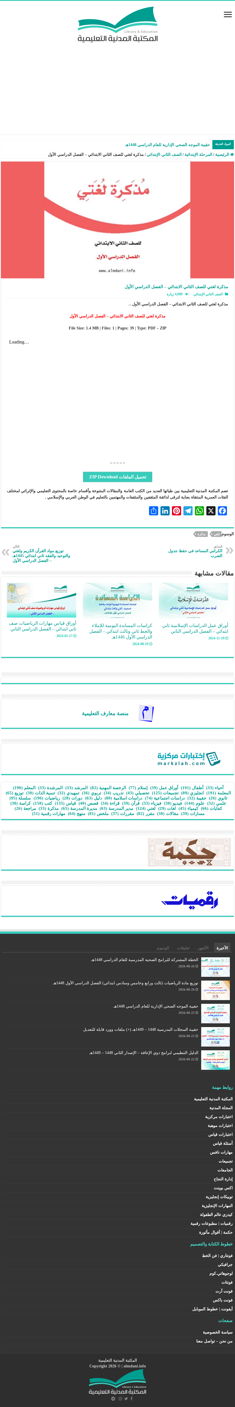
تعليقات (183, 948)
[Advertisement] (117, 85)
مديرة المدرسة (79, 808)
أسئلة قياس (223, 1143)
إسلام (138, 787)
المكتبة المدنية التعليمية (213, 1099)
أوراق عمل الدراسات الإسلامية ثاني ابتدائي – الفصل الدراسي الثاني (195, 628)
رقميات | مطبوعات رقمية (212, 1223)
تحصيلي (137, 793)
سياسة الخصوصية (218, 1332)
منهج (76, 813)
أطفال (192, 787)
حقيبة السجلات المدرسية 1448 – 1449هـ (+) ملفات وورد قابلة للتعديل (140, 1029)
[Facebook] (131, 1398)
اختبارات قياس (220, 1134)
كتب (42, 803)
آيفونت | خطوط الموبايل (212, 1309)
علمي (216, 803)
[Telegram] (113, 1398)
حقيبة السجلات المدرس (190, 145)
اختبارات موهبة (220, 1125)
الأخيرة (222, 948)
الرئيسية (222, 154)
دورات (72, 798)
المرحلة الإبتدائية (198, 154)
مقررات (122, 813)
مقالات (168, 813)
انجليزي (192, 793)
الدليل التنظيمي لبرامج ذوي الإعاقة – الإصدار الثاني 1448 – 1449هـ (143, 1053)
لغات (167, 808)
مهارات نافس (221, 1152)
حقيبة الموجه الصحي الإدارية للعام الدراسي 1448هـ (155, 1006)
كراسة (20, 803)
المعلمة (218, 793)
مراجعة (25, 808)
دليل (93, 798)
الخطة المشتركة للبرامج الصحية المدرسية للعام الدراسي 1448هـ (144, 960)
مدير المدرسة (116, 808)
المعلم (24, 787)
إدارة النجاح (223, 1179)
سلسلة (20, 798)
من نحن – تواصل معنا (214, 1341)
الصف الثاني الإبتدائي (164, 154)
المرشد (76, 787)
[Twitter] (126, 1398)
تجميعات (165, 793)
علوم (195, 803)
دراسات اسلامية (123, 798)
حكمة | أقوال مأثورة (216, 1232)
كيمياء (188, 808)
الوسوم (163, 948)
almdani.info (135, 1366)
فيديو (173, 803)
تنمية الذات (40, 793)
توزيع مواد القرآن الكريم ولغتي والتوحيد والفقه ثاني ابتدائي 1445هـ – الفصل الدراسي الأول (41, 554)
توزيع (14, 793)
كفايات (211, 808)
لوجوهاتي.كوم (221, 1273)
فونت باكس (223, 1300)
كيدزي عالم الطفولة (216, 1214)
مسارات (193, 813)
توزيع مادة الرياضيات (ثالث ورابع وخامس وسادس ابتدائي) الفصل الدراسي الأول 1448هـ (125, 983)
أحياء (215, 787)
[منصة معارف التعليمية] (146, 713)
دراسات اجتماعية (165, 798)
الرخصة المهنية (108, 787)
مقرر (145, 813)
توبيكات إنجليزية (219, 1197)
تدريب (114, 793)
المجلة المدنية (221, 1108)
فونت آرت (224, 1291)
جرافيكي (225, 1264)
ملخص (98, 813)
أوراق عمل (164, 787)
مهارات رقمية (48, 813)
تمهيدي (68, 793)
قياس (65, 803)
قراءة (110, 803)
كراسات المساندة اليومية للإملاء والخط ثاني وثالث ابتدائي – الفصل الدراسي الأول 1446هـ (120, 631)
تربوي (91, 793)
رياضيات (47, 798)
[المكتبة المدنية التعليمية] (118, 23)
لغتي (217, 534)
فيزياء (151, 803)
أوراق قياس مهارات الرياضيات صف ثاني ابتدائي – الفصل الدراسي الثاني (42, 626)
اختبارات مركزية (219, 1117)
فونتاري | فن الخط (217, 1255)
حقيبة (196, 798)
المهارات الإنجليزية (217, 1206)
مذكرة (201, 534)
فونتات (227, 1282)
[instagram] (120, 1398)
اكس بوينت (223, 1188)
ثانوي (218, 798)
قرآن (131, 803)
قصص (88, 803)
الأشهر (203, 948)
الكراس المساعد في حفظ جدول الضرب (195, 551)
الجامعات (225, 1170)
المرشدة (50, 787)
